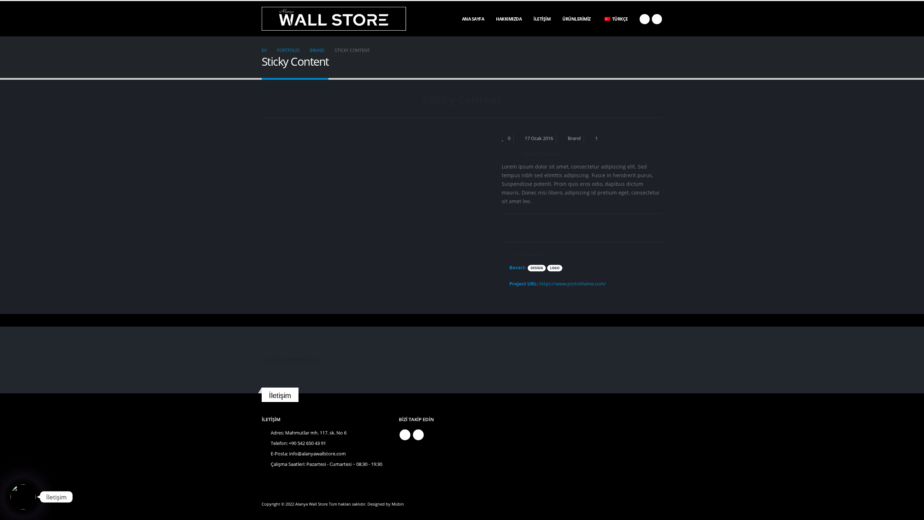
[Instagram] (657, 19)
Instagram (418, 434)
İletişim (541, 19)
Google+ (559, 228)
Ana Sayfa (473, 19)
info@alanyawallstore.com (317, 454)
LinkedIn (546, 228)
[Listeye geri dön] (266, 101)
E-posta (572, 228)
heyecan (533, 228)
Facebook (520, 228)
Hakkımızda (509, 19)
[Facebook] (645, 19)
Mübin (398, 504)
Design (537, 268)
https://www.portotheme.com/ (572, 284)
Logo (554, 268)
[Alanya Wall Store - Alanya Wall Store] (334, 19)
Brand (574, 138)
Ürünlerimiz (576, 19)
